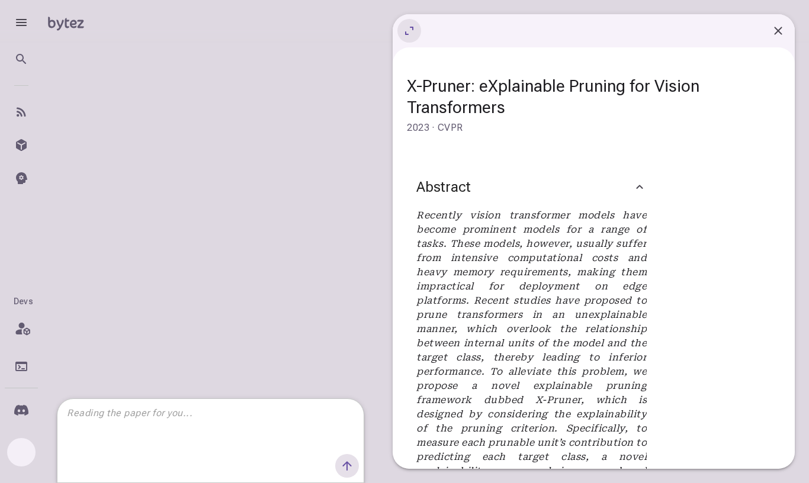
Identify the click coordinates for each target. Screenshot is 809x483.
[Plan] (21, 328)
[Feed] (21, 111)
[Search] (21, 59)
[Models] (21, 145)
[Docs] (21, 366)
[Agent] (21, 178)
